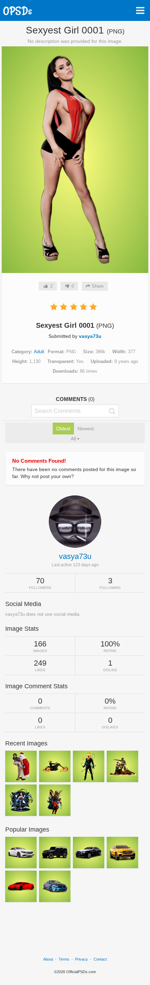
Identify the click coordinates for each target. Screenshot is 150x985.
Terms (64, 959)
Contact (100, 959)
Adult (39, 351)
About (48, 959)
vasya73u (90, 336)
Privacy (81, 959)
